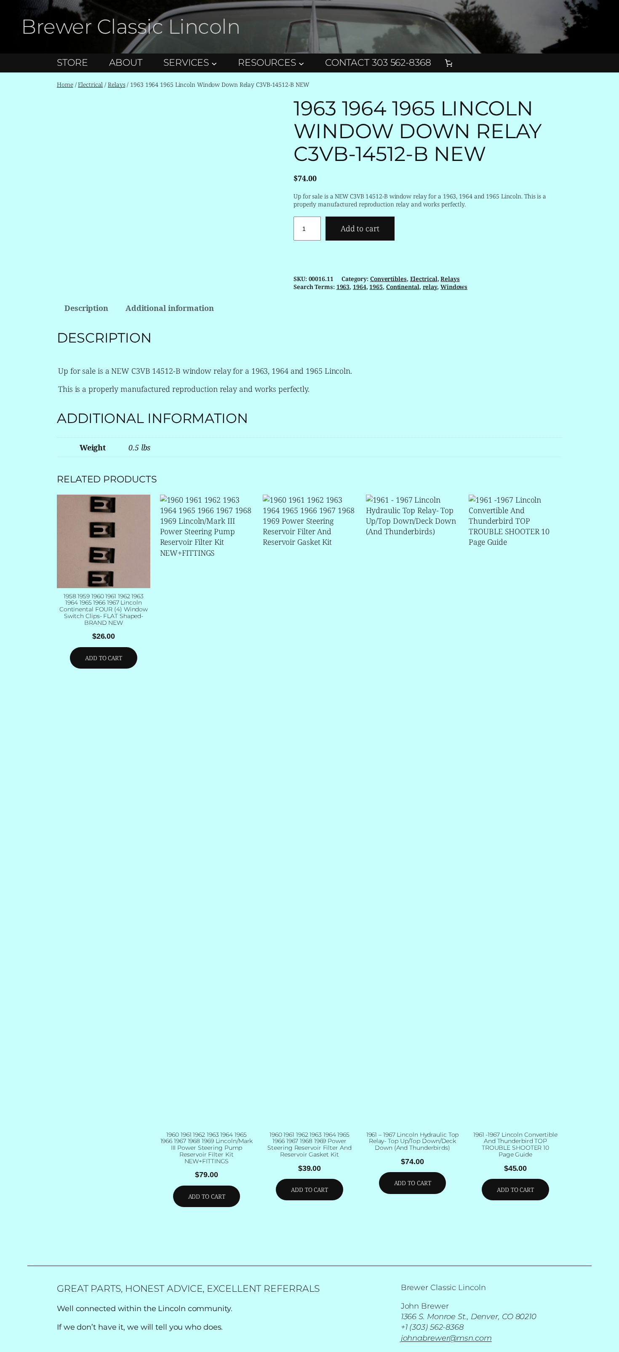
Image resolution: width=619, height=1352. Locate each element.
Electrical (90, 84)
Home (65, 84)
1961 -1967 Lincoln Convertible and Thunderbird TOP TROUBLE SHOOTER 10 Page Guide (515, 1145)
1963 (343, 287)
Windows (453, 287)
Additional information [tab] (169, 308)
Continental (402, 287)
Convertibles (388, 279)
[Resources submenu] (301, 63)
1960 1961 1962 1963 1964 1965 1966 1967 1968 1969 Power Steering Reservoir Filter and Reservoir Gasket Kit (309, 1145)
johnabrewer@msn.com (446, 1338)
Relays (116, 84)
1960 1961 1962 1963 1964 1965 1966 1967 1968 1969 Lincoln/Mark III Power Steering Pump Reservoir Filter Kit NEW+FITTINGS (206, 1148)
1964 (359, 287)
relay (430, 287)
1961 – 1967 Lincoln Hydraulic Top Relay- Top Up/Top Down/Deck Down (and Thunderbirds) (412, 1141)
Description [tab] (86, 308)
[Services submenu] (214, 63)
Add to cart (360, 228)
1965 (376, 287)
